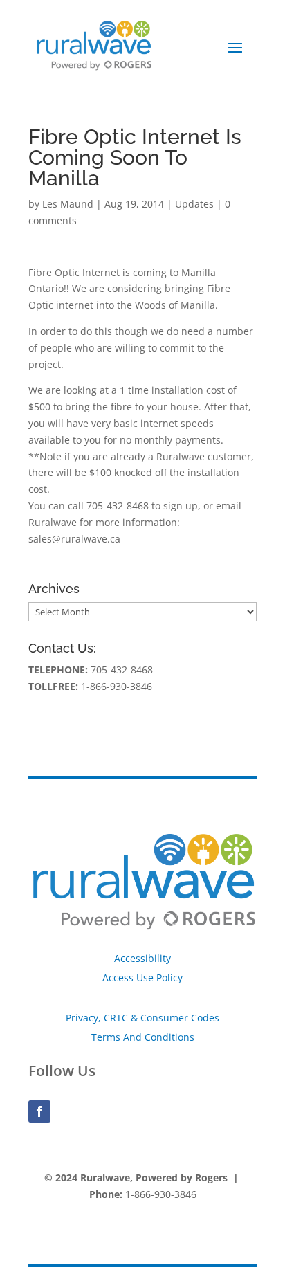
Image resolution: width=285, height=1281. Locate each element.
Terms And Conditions (142, 1037)
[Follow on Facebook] (39, 1111)
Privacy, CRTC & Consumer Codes (142, 1017)
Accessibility (142, 958)
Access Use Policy (142, 977)
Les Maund (67, 203)
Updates (194, 203)
